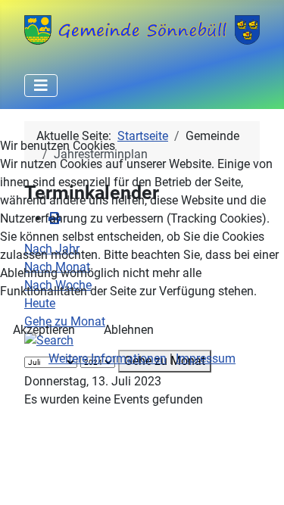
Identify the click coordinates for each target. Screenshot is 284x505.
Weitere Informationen (107, 358)
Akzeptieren (44, 330)
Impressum (206, 358)
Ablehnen (129, 330)
